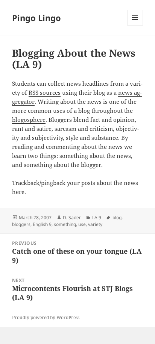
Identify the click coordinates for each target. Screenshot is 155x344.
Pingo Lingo (36, 17)
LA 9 (96, 217)
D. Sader (72, 217)
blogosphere (29, 119)
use (82, 224)
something (65, 224)
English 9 (42, 224)
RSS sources (45, 92)
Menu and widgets (135, 25)
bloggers (21, 224)
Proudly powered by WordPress (45, 317)
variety (95, 224)
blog (117, 217)
